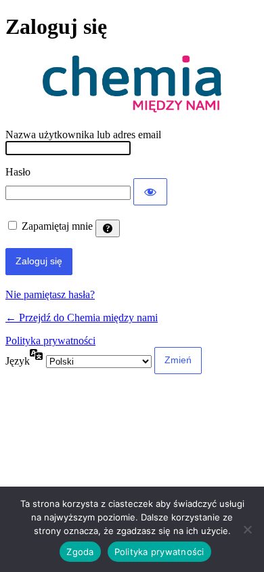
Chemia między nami (132, 84)
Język (17, 361)
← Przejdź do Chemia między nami (81, 317)
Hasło (17, 172)
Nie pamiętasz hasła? (50, 294)
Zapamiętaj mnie (57, 226)
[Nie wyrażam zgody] (247, 529)
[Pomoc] (107, 228)
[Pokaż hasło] (150, 191)
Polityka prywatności (50, 340)
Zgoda (79, 551)
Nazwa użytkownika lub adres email (83, 134)
